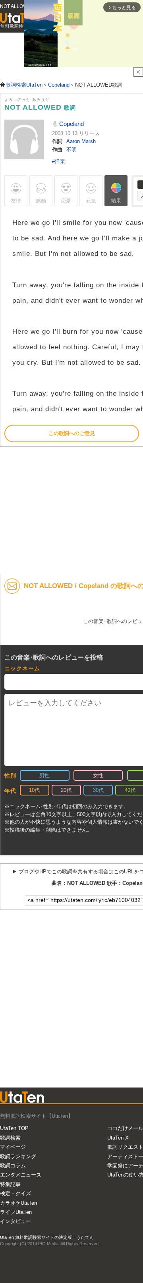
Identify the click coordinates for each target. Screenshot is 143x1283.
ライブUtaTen (16, 1212)
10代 (34, 790)
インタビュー (15, 1221)
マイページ (13, 1147)
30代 (98, 790)
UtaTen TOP (14, 1128)
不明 (71, 150)
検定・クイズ (15, 1193)
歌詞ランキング (18, 1156)
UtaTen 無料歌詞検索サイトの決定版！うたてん (47, 1237)
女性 (98, 775)
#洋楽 (58, 161)
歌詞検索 (10, 1138)
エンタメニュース (20, 1175)
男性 (44, 775)
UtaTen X (118, 1138)
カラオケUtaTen (18, 1203)
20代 (66, 790)
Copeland (71, 123)
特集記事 (10, 1184)
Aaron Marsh (81, 141)
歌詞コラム (13, 1166)
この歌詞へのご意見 (71, 433)
